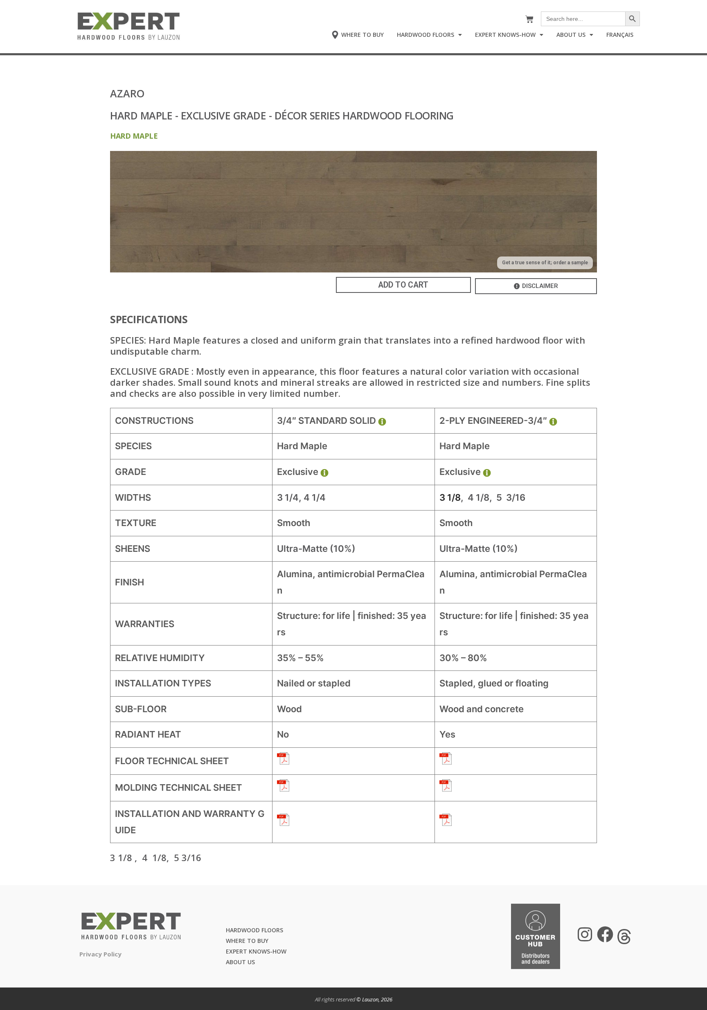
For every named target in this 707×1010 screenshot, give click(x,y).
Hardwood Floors (425, 34)
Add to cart (403, 285)
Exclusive (297, 471)
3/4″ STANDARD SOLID (326, 420)
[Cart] (532, 19)
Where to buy (247, 941)
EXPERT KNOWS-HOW (256, 951)
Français (619, 34)
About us (240, 962)
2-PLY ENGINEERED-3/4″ (493, 420)
